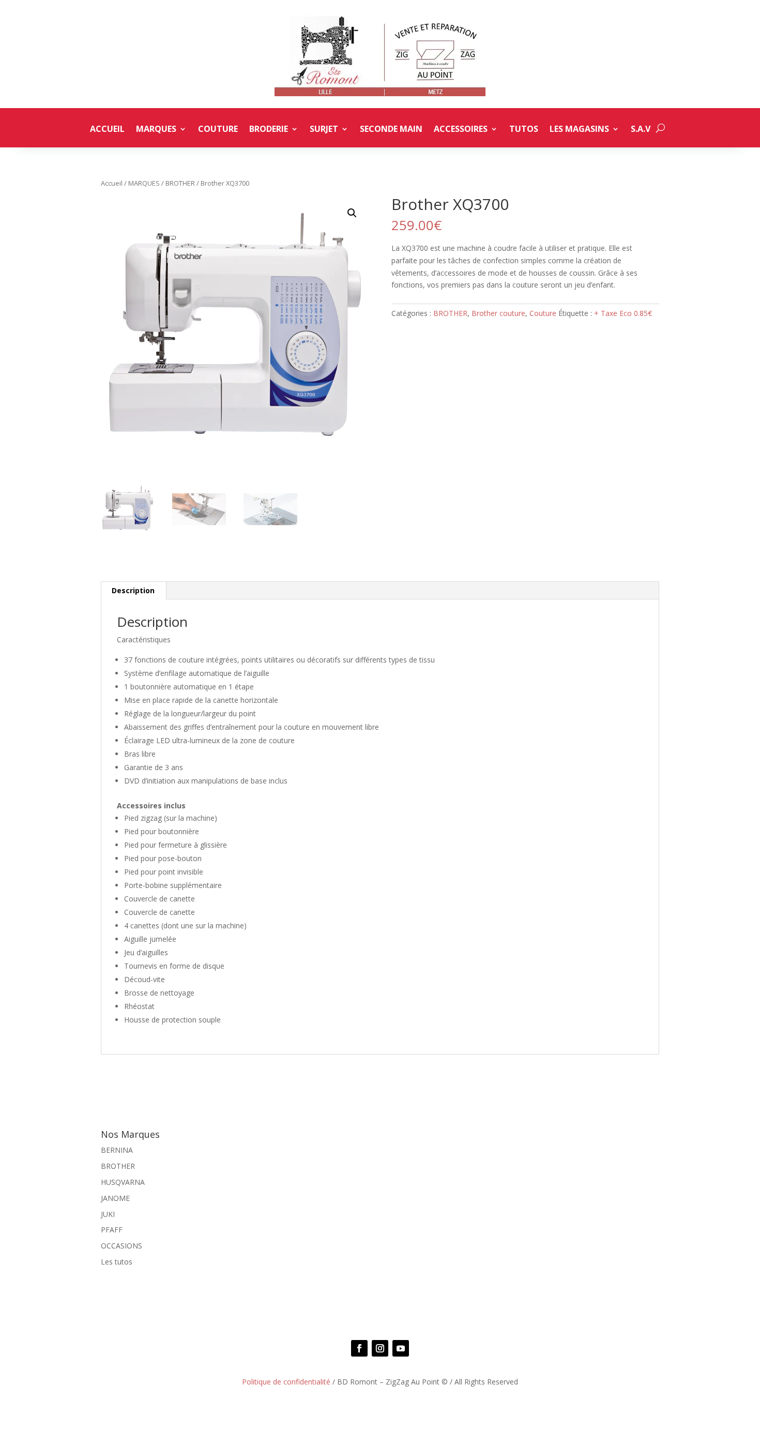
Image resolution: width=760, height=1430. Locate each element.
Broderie (268, 129)
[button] (352, 213)
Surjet (324, 129)
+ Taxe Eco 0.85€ (623, 313)
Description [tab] (133, 590)
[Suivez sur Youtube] (400, 1348)
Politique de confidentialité (286, 1382)
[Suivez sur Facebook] (359, 1348)
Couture (218, 129)
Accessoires (461, 129)
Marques (156, 129)
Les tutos (116, 1262)
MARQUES (144, 183)
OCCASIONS (121, 1246)
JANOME (115, 1198)
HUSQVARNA (123, 1182)
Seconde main (391, 129)
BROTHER (180, 183)
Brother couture (498, 313)
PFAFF (112, 1230)
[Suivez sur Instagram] (380, 1348)
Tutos (523, 129)
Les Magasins (579, 129)
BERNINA (117, 1150)
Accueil (107, 129)
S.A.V (640, 129)
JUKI (108, 1214)
